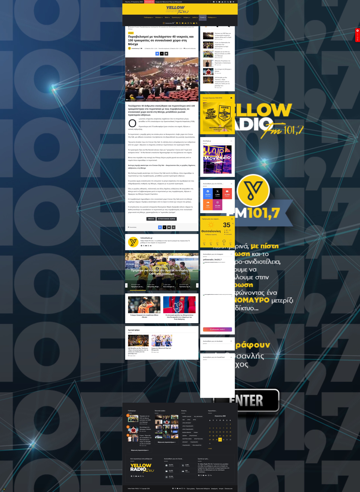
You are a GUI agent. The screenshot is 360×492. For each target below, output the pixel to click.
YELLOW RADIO (198, 416)
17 (210, 436)
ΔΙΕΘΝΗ (184, 435)
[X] (144, 246)
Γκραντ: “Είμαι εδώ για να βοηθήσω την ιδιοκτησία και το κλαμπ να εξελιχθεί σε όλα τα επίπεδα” (146, 439)
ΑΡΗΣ (188, 419)
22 (227, 436)
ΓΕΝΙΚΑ (196, 432)
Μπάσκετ (158, 17)
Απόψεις (186, 17)
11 (213, 432)
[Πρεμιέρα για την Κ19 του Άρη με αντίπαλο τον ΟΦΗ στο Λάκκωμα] (208, 54)
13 (220, 432)
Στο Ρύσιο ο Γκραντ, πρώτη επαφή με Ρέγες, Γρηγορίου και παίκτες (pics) (178, 2)
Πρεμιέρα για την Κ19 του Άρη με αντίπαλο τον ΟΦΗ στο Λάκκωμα (222, 53)
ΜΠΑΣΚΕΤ (185, 442)
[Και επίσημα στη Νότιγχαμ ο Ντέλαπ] (208, 71)
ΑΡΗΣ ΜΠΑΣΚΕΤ (186, 423)
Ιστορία (221, 488)
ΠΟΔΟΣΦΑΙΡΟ (194, 442)
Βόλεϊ (166, 17)
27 (220, 439)
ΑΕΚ (183, 419)
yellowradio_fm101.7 (212, 260)
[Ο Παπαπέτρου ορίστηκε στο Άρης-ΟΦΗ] (166, 431)
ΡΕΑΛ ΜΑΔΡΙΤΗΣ (197, 445)
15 (227, 432)
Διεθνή (194, 17)
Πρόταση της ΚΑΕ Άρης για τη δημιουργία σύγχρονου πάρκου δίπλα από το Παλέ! (223, 35)
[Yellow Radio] (180, 9)
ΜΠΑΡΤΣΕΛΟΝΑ (198, 439)
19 (216, 436)
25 (213, 439)
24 (210, 439)
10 (210, 432)
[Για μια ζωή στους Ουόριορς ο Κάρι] (174, 436)
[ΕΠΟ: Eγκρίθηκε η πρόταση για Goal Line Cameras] (174, 431)
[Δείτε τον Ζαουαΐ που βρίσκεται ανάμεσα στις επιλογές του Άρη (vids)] (158, 436)
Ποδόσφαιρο (148, 17)
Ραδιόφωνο (211, 17)
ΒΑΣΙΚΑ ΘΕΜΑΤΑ (186, 432)
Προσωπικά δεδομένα (203, 488)
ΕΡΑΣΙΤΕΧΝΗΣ (193, 435)
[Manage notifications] (4, 489)
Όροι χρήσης (191, 488)
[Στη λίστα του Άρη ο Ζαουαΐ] (158, 431)
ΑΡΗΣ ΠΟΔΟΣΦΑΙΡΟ (187, 426)
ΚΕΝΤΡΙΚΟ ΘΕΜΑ (187, 439)
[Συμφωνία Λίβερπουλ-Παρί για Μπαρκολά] (162, 340)
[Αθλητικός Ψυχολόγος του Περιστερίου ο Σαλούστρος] (208, 63)
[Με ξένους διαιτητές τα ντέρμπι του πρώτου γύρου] (166, 436)
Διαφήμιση (214, 488)
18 (213, 436)
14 (223, 432)
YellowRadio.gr (135, 48)
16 (230, 432)
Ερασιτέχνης (176, 17)
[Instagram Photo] (219, 278)
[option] (174, 272)
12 (216, 432)
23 (230, 436)
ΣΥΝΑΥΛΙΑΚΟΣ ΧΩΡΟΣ (167, 219)
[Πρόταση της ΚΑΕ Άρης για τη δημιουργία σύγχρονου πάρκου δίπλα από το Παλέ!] (208, 35)
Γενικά (202, 17)
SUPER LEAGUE (186, 416)
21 (223, 436)
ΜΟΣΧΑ (151, 219)
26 (216, 439)
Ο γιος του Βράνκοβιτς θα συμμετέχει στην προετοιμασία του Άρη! (222, 44)
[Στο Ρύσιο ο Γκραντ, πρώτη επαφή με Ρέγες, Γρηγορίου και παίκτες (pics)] (166, 427)
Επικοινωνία (228, 488)
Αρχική (131, 27)
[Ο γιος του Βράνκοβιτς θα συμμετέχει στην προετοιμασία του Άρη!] (208, 45)
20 (220, 436)
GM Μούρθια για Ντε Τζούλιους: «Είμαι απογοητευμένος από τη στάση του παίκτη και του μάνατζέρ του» (222, 81)
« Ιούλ (210, 448)
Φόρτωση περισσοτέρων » (140, 450)
